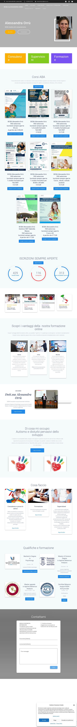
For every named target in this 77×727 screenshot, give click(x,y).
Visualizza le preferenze (67, 720)
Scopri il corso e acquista (15, 133)
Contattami (24, 32)
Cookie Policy (53, 723)
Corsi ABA (65, 5)
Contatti (37, 8)
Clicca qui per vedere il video (11, 308)
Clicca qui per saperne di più (63, 307)
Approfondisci (38, 86)
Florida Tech (30, 598)
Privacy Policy (59, 723)
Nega (55, 720)
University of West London (30, 571)
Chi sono (32, 5)
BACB (64, 600)
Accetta (44, 720)
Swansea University (64, 576)
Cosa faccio (41, 5)
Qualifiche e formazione (54, 5)
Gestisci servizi (56, 716)
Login (44, 8)
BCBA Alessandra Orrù (13, 7)
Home (26, 5)
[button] (74, 705)
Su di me (10, 32)
